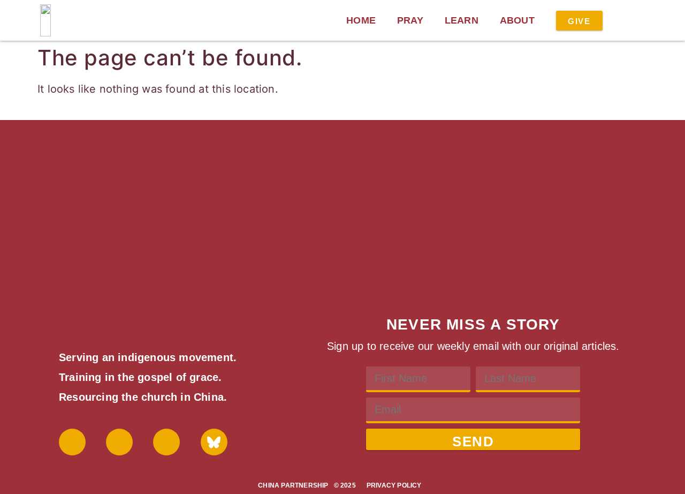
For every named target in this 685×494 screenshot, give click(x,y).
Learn (461, 20)
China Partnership (293, 485)
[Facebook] (72, 442)
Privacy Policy (394, 485)
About (517, 20)
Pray (410, 20)
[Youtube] (119, 442)
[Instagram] (166, 442)
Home (361, 20)
